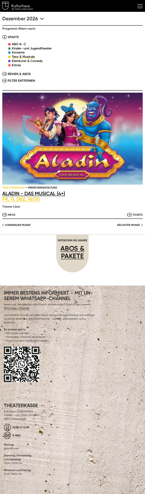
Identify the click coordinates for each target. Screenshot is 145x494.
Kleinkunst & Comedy (27, 61)
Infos (11, 214)
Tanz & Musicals (23, 57)
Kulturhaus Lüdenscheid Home (19, 6)
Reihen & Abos (19, 74)
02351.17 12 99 (21, 427)
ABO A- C (19, 44)
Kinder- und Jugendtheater (32, 48)
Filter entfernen (21, 81)
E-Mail (17, 435)
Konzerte (18, 52)
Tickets (138, 214)
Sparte (13, 37)
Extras (16, 65)
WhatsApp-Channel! (16, 308)
